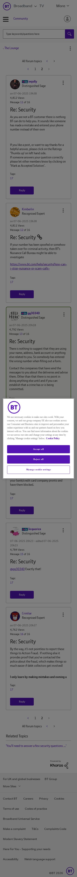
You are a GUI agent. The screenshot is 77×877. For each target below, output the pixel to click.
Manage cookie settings (38, 469)
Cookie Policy (53, 438)
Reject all (38, 459)
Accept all (38, 449)
